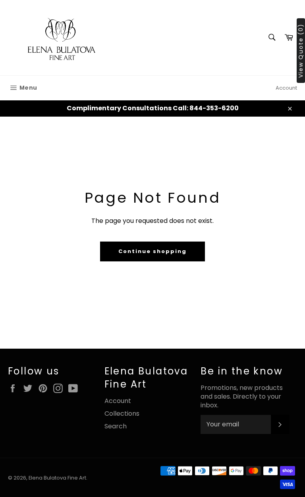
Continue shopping (152, 251)
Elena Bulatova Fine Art (57, 477)
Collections (121, 413)
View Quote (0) (301, 50)
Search (115, 426)
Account (286, 88)
